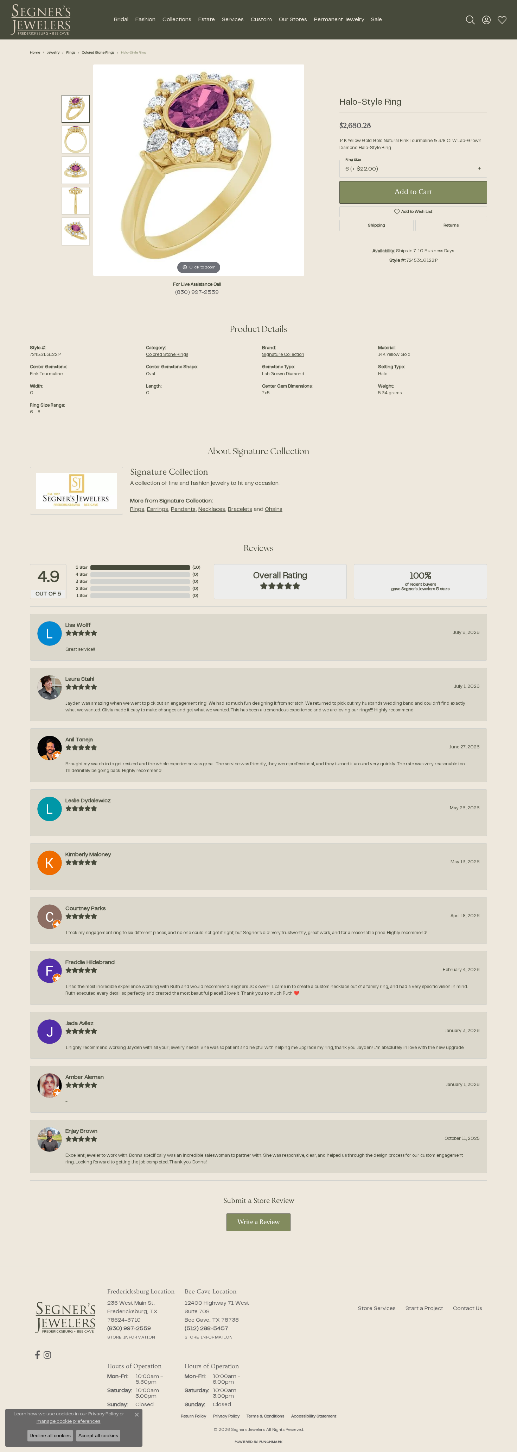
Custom (261, 19)
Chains (273, 509)
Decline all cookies (50, 1435)
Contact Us (467, 1308)
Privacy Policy (226, 1416)
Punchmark (270, 1442)
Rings (70, 52)
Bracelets (240, 509)
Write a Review (258, 1222)
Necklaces (211, 509)
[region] (198, 170)
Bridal (121, 19)
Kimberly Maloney (88, 854)
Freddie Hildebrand (90, 962)
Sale (376, 19)
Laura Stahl (79, 679)
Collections (176, 19)
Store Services (377, 1308)
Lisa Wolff (78, 625)
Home (35, 52)
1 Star (82, 596)
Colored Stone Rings (98, 52)
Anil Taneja (79, 739)
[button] (470, 20)
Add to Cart (413, 192)
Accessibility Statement (313, 1416)
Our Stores (293, 19)
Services (233, 19)
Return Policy (193, 1416)
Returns (451, 225)
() (196, 567)
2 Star (82, 589)
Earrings (157, 509)
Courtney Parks (85, 908)
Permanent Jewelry (339, 19)
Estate (206, 19)
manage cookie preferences (69, 1422)
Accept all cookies (98, 1435)
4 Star (82, 574)
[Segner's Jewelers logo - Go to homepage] (40, 19)
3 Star (82, 581)
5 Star (82, 567)
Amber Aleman (84, 1077)
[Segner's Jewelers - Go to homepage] (65, 1317)
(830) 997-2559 (197, 292)
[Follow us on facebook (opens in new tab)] (37, 1355)
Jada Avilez (79, 1023)
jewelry (53, 52)
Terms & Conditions (265, 1416)
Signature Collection (283, 355)
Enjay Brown (81, 1131)
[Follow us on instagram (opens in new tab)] (47, 1355)
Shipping (376, 225)
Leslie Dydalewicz (88, 800)
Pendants (183, 509)
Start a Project (424, 1308)
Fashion (145, 19)
